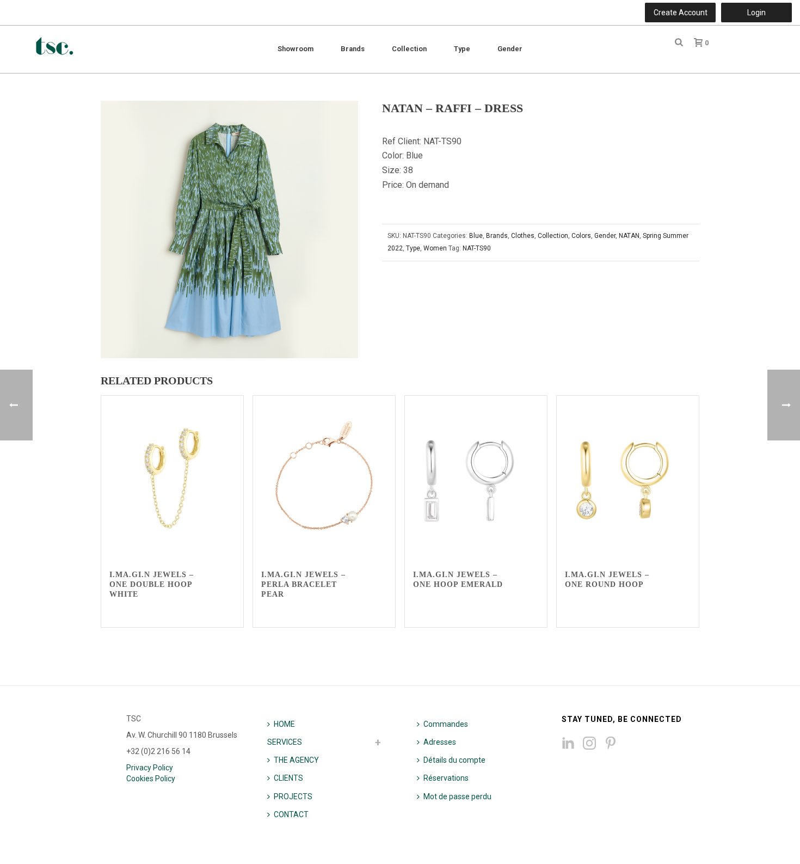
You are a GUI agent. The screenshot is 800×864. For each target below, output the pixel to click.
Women (435, 248)
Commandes (445, 724)
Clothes (522, 236)
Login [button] (756, 12)
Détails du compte (454, 760)
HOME (284, 724)
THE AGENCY (296, 760)
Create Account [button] (680, 12)
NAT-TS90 (477, 248)
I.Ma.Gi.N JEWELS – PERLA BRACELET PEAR (303, 584)
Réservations (446, 778)
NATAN (629, 236)
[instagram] (589, 744)
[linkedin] (568, 744)
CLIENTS (288, 778)
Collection (409, 49)
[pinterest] (610, 744)
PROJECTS (293, 796)
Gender (509, 49)
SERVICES (284, 742)
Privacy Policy (149, 767)
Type (462, 49)
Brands (353, 49)
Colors (581, 236)
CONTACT (291, 814)
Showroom (295, 49)
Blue (476, 236)
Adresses (439, 742)
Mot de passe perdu (457, 796)
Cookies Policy (150, 778)
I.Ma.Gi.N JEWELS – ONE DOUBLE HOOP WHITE (151, 584)
